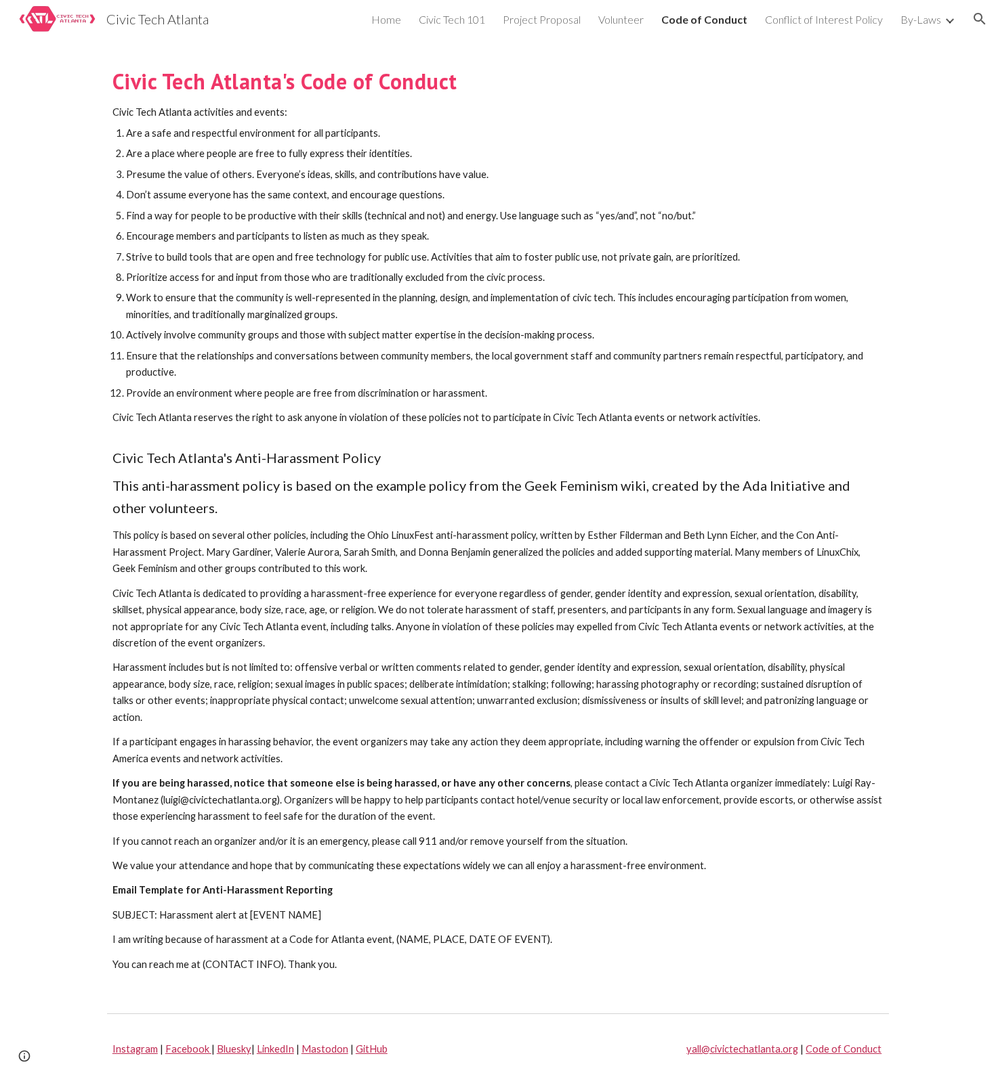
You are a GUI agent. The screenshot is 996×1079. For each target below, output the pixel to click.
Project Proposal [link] (542, 19)
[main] (498, 522)
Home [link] (386, 19)
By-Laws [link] (920, 19)
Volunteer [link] (621, 19)
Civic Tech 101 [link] (452, 19)
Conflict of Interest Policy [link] (824, 19)
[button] (979, 19)
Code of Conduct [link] (704, 19)
